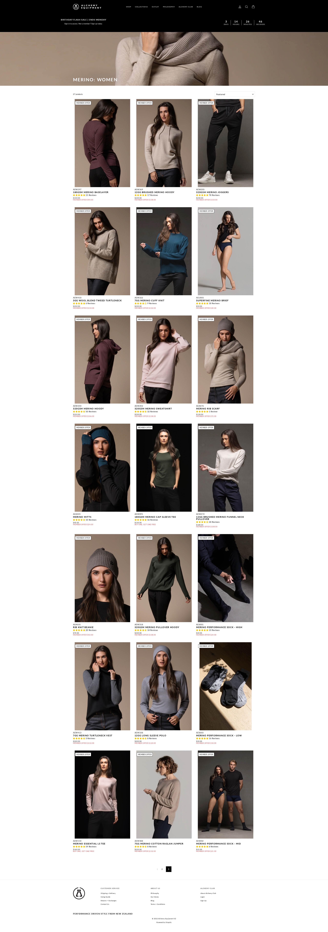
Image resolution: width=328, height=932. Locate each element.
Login (203, 897)
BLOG (199, 7)
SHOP (128, 7)
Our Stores (155, 897)
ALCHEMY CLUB (186, 7)
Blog (152, 901)
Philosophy (155, 893)
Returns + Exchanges (108, 901)
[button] (79, 195)
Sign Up (203, 901)
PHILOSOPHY (169, 7)
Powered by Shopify (163, 922)
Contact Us (105, 904)
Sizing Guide (105, 897)
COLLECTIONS (141, 7)
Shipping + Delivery (108, 893)
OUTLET (155, 7)
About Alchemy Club (208, 893)
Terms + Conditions (158, 904)
